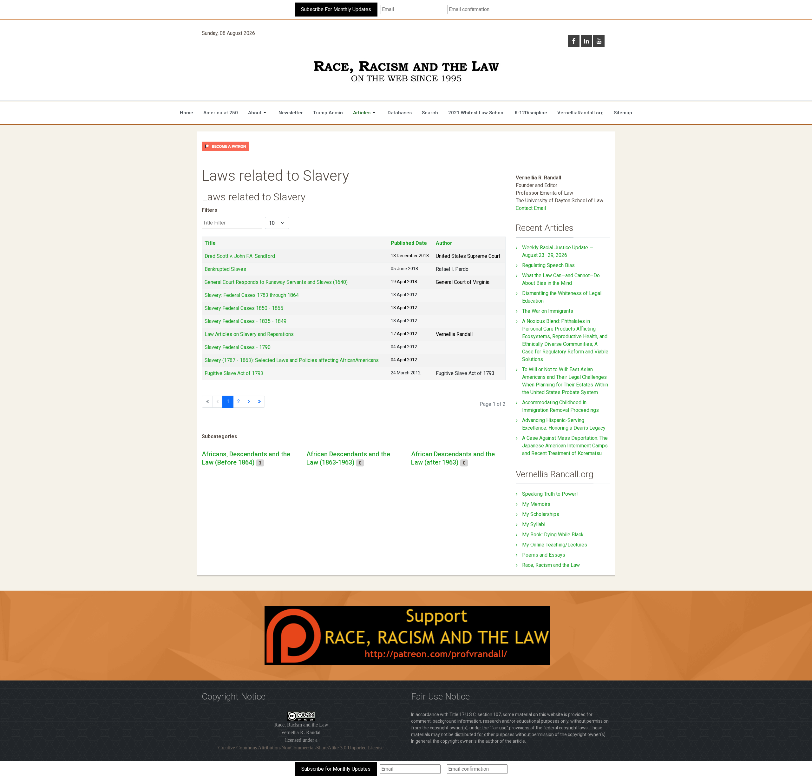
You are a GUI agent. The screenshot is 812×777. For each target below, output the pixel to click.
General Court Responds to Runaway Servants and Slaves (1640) (276, 282)
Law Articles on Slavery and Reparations (249, 334)
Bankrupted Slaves (225, 269)
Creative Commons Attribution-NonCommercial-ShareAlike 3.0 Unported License (300, 747)
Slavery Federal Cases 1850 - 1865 (244, 308)
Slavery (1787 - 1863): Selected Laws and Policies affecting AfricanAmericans (292, 360)
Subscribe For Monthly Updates (336, 9)
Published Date (409, 243)
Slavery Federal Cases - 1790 (238, 347)
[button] (258, 113)
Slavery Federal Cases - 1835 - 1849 (245, 321)
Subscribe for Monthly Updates (335, 769)
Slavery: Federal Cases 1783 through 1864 (252, 295)
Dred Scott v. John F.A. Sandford (240, 256)
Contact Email (531, 208)
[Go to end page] (259, 402)
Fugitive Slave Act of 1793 (234, 373)
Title (210, 243)
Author (444, 243)
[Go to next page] (249, 402)
